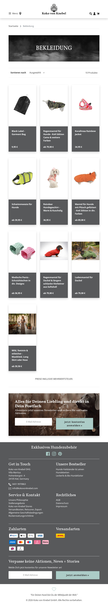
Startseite (13, 26)
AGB (58, 500)
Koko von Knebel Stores (20, 506)
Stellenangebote (17, 503)
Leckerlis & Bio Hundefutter (69, 475)
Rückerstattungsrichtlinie (21, 515)
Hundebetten (62, 472)
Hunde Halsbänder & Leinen (70, 469)
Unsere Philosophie (18, 500)
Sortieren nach (18, 72)
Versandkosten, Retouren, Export (25, 509)
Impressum (61, 506)
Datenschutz (62, 503)
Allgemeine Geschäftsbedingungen (26, 512)
